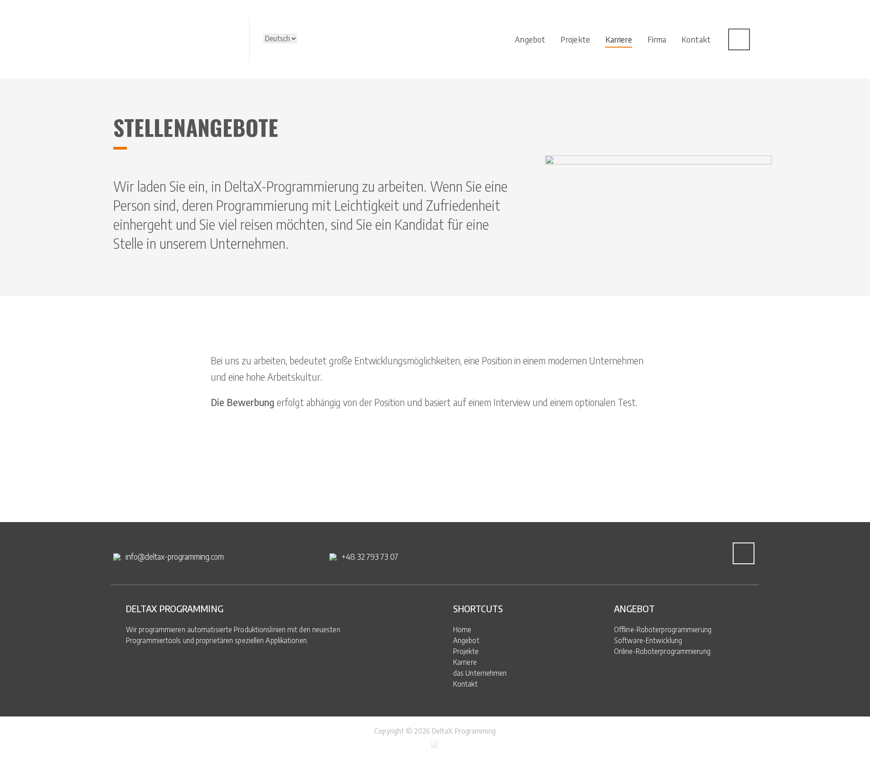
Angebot (466, 640)
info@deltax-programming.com (175, 556)
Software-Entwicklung (648, 640)
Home (462, 629)
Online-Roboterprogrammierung (662, 651)
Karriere (465, 662)
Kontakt (465, 683)
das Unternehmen (480, 673)
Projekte (465, 651)
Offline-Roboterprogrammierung (662, 629)
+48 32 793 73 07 (370, 556)
